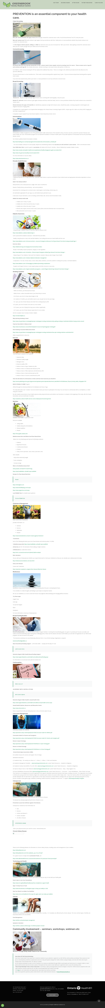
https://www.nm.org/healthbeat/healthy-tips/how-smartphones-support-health (31, 883)
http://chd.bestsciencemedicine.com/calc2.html (23, 560)
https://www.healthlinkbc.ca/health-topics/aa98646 (24, 471)
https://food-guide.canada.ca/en (20, 433)
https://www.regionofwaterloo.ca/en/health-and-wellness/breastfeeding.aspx (30, 657)
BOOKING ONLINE (65, 2)
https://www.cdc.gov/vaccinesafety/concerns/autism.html (26, 153)
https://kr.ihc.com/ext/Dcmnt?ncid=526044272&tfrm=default (27, 552)
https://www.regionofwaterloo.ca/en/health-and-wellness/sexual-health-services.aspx (32, 702)
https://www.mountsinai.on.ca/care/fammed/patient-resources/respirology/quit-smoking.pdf (34, 326)
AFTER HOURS (75, 2)
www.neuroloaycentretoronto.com (40, 763)
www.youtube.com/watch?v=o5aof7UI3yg (22, 468)
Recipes (16, 479)
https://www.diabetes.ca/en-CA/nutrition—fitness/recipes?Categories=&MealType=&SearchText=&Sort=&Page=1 (39, 252)
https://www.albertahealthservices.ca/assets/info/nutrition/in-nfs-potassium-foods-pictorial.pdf (34, 858)
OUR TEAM (56, 2)
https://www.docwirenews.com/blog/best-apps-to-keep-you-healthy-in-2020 (30, 888)
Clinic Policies (99, 2)
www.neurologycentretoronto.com (46, 766)
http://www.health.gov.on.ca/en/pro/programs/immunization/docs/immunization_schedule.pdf (34, 141)
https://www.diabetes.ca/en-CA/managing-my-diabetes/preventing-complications (31, 263)
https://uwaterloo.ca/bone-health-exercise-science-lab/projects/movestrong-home (32, 398)
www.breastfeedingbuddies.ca (20, 641)
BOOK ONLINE (53, 995)
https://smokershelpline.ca (19, 315)
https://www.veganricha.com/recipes (21, 490)
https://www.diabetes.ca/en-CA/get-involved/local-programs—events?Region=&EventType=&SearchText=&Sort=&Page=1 (41, 269)
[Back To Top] (99, 1001)
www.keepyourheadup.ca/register (76, 778)
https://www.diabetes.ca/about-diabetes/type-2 (24, 233)
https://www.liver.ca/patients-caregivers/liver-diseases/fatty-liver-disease (29, 569)
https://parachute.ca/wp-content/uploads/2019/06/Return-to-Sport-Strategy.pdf (31, 743)
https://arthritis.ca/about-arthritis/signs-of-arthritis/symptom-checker (28, 925)
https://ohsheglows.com (18, 484)
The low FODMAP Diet (20, 498)
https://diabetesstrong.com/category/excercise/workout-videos (27, 246)
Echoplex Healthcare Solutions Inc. (57, 1004)
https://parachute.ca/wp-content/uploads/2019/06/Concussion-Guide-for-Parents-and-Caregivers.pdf (36, 738)
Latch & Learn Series (19, 649)
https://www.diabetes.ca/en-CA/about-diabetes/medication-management (29, 258)
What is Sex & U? (19, 684)
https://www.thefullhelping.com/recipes (22, 487)
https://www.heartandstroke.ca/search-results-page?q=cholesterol (28, 535)
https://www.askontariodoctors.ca (20, 158)
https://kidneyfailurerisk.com (19, 850)
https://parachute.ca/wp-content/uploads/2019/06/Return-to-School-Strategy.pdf (31, 749)
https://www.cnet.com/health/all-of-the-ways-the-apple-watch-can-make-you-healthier (33, 894)
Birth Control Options (20, 694)
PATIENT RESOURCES (87, 2)
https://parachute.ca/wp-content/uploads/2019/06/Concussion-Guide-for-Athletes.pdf (32, 732)
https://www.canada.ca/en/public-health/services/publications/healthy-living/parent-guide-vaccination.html (37, 150)
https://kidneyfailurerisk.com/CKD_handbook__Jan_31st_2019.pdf (27, 853)
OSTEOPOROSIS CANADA (20, 823)
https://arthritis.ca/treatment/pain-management (24, 920)
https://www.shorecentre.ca (19, 708)
